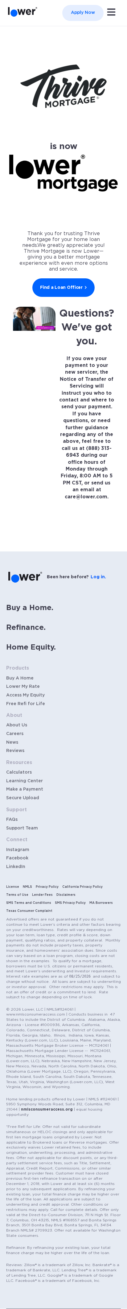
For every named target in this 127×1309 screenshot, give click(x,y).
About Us (16, 725)
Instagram (17, 850)
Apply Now (83, 12)
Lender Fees (42, 894)
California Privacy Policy (82, 886)
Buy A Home (20, 678)
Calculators (19, 772)
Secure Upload (22, 798)
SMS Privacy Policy (70, 902)
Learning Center (24, 781)
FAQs (12, 819)
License (12, 886)
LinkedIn (15, 867)
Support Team (22, 828)
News (12, 742)
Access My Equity (25, 695)
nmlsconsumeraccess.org (47, 1109)
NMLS (27, 886)
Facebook (17, 858)
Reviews (15, 751)
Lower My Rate (23, 686)
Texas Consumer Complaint (29, 910)
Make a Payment (24, 789)
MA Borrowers (101, 902)
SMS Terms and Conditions (28, 902)
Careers (14, 734)
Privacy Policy (47, 886)
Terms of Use (17, 894)
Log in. (98, 577)
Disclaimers (66, 894)
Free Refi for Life (25, 704)
